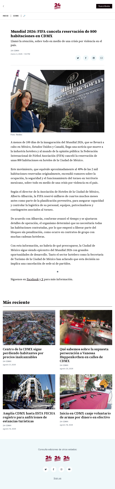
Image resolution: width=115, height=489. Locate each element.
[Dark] (4, 6)
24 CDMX (15, 51)
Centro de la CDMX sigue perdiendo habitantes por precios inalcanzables (23, 353)
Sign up (57, 478)
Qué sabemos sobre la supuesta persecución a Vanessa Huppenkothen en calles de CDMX (84, 355)
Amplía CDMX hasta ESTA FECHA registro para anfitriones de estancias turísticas (29, 417)
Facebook (33, 279)
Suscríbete (104, 6)
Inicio (6, 16)
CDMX (16, 16)
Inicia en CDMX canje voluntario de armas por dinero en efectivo (85, 415)
